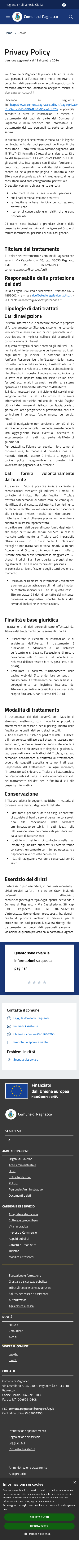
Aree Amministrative (22, 1165)
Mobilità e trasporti (21, 1257)
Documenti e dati (20, 1195)
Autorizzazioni (18, 1300)
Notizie (13, 1324)
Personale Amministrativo (26, 1189)
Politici (13, 1183)
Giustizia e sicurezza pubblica (28, 1281)
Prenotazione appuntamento (27, 1430)
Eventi (13, 1360)
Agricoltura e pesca (21, 1306)
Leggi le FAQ (17, 1443)
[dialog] (39, 1509)
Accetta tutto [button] (39, 1517)
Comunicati (16, 1330)
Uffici (12, 1171)
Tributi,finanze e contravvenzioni (30, 1287)
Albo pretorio (17, 1473)
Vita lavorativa (18, 1226)
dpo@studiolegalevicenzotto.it (52, 295)
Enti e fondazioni (20, 1177)
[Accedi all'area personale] (64, 4)
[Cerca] (70, 16)
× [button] (74, 1482)
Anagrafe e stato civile (23, 1214)
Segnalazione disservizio (24, 1436)
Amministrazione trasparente (28, 1467)
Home (8, 33)
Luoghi (13, 1354)
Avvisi (13, 1337)
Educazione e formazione (25, 1275)
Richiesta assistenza (22, 1449)
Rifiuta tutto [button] (39, 1526)
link (5, 1509)
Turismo (14, 1250)
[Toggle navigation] (7, 16)
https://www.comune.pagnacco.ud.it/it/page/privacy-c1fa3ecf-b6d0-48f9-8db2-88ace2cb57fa (42, 106)
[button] (39, 1534)
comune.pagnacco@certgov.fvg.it (31, 1408)
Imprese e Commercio (23, 1232)
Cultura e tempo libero (23, 1220)
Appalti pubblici (19, 1238)
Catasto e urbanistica (22, 1244)
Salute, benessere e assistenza (29, 1293)
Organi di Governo (20, 1159)
